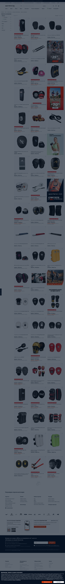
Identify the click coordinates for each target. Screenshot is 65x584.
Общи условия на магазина (38, 563)
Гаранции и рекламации (23, 570)
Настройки (59, 582)
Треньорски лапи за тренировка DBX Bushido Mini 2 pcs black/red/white (38, 105)
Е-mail (36, 542)
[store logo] (10, 6)
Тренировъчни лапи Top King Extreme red (53, 357)
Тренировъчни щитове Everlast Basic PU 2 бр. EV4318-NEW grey (38, 405)
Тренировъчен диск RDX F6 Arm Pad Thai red (54, 404)
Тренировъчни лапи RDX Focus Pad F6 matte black (38, 174)
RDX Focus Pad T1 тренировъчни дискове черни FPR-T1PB (38, 81)
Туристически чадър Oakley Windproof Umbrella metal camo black (38, 197)
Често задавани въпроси (23, 564)
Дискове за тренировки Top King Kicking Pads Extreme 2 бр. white (38, 450)
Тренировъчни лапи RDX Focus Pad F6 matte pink (21, 287)
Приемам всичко (47, 582)
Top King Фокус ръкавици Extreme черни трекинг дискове (38, 266)
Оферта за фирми (22, 567)
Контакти (50, 564)
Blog (49, 565)
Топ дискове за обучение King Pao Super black (21, 427)
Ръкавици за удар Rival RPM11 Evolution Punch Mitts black (38, 428)
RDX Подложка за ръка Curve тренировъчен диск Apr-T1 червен (54, 428)
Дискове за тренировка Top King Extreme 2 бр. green (54, 450)
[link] (53, 6)
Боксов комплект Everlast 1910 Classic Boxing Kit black (54, 312)
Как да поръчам (7, 563)
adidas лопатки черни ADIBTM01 (19, 357)
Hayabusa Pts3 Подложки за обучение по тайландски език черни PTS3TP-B (37, 152)
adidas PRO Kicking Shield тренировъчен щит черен (21, 174)
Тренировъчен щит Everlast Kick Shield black (21, 404)
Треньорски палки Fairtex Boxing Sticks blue (21, 243)
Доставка (6, 565)
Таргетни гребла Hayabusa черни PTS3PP (53, 128)
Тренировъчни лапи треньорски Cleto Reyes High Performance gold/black (38, 357)
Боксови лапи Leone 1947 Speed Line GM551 (21, 81)
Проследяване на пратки (9, 564)
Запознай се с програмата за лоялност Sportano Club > (42, 524)
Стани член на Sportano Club (40, 526)
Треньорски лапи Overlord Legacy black (37, 220)
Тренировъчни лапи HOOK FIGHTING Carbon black (38, 288)
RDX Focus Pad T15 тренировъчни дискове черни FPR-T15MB (38, 35)
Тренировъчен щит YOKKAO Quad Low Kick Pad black (21, 105)
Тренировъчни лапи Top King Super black (37, 311)
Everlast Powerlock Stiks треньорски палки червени (37, 474)
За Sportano (51, 563)
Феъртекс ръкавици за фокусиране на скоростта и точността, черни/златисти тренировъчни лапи (21, 474)
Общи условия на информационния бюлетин (38, 565)
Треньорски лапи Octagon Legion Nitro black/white (20, 450)
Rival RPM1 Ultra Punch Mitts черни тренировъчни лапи (21, 197)
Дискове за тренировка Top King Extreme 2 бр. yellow (54, 266)
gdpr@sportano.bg (50, 579)
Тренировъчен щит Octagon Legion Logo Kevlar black (21, 128)
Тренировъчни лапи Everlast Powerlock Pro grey (21, 380)
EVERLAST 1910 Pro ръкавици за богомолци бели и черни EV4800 (21, 221)
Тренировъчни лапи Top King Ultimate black (38, 334)
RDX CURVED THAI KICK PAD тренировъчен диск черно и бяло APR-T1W (21, 35)
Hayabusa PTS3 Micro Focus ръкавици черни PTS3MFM (21, 152)
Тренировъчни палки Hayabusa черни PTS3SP (38, 58)
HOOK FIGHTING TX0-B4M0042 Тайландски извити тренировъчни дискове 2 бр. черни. (55, 81)
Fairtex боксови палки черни (51, 243)
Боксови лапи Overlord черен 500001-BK (53, 35)
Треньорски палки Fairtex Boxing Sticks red (37, 243)
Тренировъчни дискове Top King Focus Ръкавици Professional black (54, 335)
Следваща (38, 482)
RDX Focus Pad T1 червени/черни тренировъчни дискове (21, 59)
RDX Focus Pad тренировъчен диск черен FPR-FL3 (21, 265)
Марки (43, 8)
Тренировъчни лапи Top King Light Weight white (21, 311)
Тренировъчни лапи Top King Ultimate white (21, 334)
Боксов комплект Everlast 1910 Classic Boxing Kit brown (38, 128)
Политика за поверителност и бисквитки (16, 550)
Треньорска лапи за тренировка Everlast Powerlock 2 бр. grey (53, 474)
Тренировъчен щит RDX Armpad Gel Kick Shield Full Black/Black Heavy (54, 221)
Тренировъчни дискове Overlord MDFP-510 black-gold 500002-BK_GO (55, 174)
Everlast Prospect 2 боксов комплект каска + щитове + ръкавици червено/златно (37, 381)
